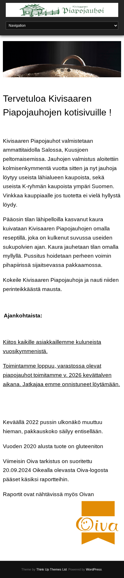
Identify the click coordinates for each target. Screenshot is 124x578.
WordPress (94, 569)
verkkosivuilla (19, 503)
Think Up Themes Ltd (51, 569)
